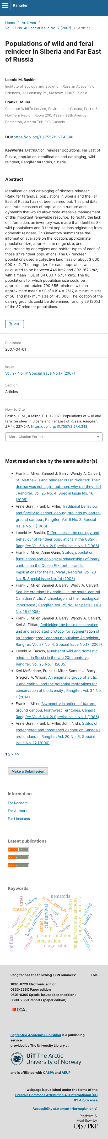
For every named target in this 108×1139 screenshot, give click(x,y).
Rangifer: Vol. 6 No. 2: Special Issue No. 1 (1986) (57, 545)
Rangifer (20, 5)
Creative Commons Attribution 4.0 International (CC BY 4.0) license (56, 1097)
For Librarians (19, 819)
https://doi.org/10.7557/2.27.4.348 (43, 137)
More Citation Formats (27, 437)
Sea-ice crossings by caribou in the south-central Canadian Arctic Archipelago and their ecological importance (58, 598)
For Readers (18, 803)
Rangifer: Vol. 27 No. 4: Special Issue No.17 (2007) (59, 644)
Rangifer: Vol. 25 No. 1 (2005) (41, 664)
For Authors (17, 811)
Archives (29, 23)
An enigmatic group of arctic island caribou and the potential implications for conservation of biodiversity (56, 684)
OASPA (48, 1073)
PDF (16, 324)
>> (17, 754)
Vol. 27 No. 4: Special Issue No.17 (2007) (38, 28)
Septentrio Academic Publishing (35, 1035)
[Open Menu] (5, 5)
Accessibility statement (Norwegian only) (65, 1109)
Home (10, 23)
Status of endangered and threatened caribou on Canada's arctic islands (58, 730)
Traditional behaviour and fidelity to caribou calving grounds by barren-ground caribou (58, 513)
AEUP (66, 1073)
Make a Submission (28, 771)
